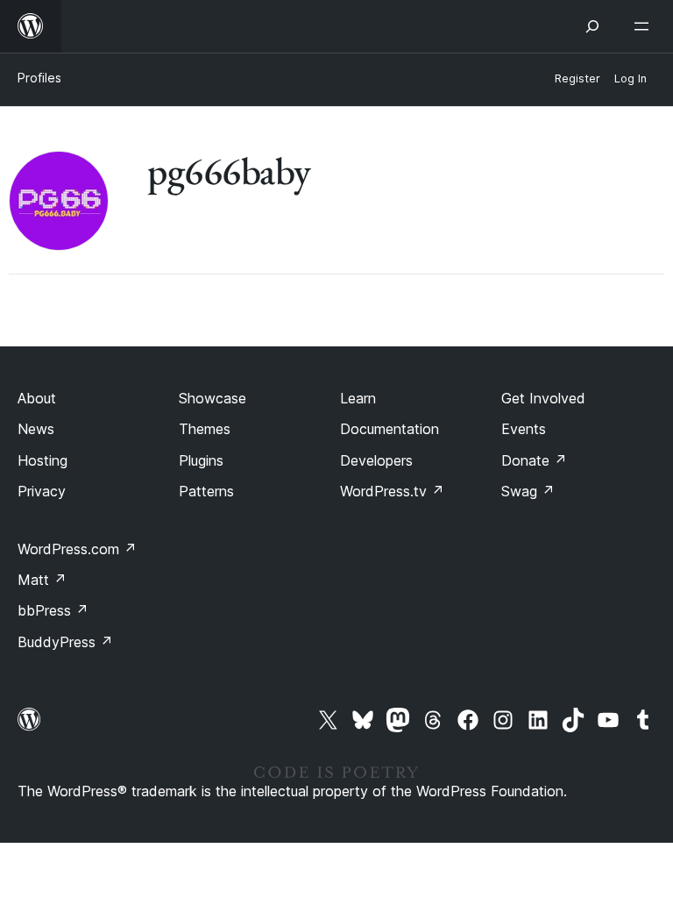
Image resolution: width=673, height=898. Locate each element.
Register (577, 78)
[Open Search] (592, 26)
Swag (528, 491)
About (37, 398)
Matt (42, 579)
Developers (376, 460)
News (36, 429)
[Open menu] (645, 26)
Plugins (201, 460)
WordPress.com (77, 549)
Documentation (389, 429)
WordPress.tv (392, 491)
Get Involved (543, 398)
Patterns (206, 491)
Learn (358, 398)
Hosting (42, 460)
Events (523, 429)
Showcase (212, 398)
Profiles (39, 77)
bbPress (53, 610)
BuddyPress (65, 642)
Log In (630, 78)
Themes (204, 429)
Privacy (42, 491)
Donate (534, 460)
